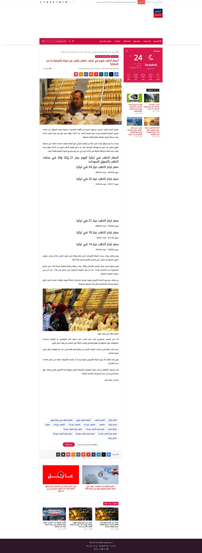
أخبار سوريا (136, 41)
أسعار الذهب (99, 420)
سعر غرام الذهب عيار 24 (62, 433)
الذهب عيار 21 (89, 424)
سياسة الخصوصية (104, 545)
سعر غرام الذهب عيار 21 (107, 433)
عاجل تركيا (112, 438)
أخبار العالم (126, 41)
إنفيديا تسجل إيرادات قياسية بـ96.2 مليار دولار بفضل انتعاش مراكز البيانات (135, 108)
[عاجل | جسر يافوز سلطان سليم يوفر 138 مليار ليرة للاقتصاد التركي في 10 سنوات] (134, 121)
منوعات (117, 41)
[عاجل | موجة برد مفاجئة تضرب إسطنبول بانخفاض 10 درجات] (151, 98)
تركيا (47, 424)
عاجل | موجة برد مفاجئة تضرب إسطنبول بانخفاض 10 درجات (120, 2)
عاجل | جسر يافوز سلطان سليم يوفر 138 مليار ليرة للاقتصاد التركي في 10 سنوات (134, 131)
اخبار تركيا (112, 424)
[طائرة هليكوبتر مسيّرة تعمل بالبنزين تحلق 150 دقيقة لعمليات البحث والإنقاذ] (151, 121)
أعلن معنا (89, 545)
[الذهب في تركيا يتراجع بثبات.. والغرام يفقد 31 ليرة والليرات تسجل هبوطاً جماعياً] (106, 514)
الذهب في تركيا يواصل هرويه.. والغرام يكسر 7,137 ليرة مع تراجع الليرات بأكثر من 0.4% (81, 524)
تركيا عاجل (112, 429)
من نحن (95, 545)
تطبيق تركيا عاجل (105, 41)
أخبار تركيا (147, 41)
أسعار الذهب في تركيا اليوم (61, 420)
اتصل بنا (113, 545)
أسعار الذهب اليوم (83, 420)
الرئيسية (156, 41)
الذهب (65, 143)
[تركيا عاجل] (158, 13)
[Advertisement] (79, 21)
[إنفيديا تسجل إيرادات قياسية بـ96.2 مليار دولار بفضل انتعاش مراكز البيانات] (134, 98)
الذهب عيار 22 (74, 424)
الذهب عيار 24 (59, 424)
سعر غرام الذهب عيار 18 (72, 429)
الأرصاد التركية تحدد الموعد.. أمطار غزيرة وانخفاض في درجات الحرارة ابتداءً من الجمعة (54, 524)
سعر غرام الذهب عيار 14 (95, 429)
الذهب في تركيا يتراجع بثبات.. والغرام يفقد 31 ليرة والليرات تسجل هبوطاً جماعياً (108, 524)
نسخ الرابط (68, 444)
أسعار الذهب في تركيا (102, 56)
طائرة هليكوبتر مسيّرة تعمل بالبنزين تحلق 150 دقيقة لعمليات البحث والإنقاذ (152, 131)
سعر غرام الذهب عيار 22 (85, 433)
